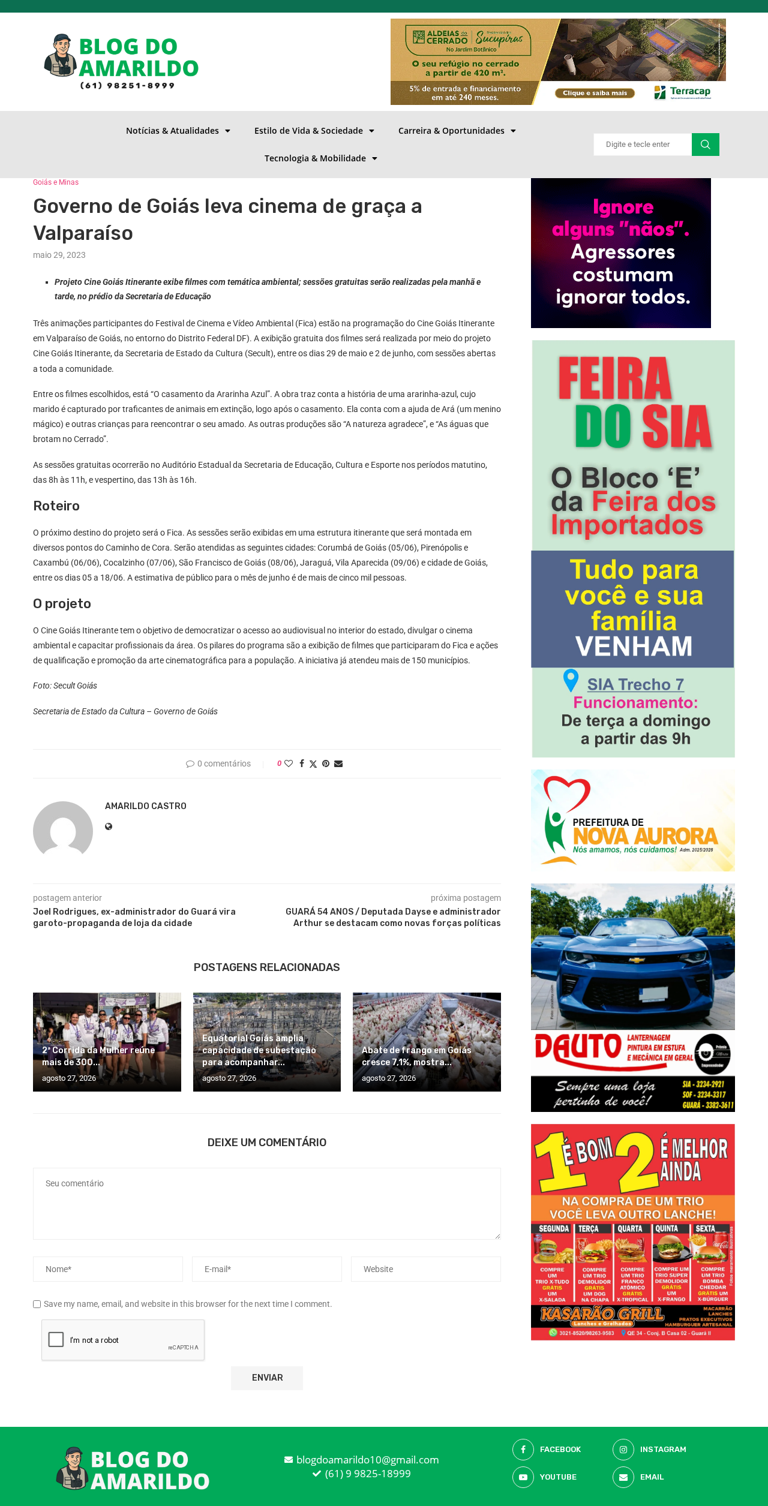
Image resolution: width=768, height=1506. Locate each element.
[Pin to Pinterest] (325, 763)
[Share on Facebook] (301, 763)
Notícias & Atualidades (172, 130)
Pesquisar (705, 144)
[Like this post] (288, 763)
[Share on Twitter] (313, 764)
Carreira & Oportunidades (451, 130)
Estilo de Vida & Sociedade (308, 130)
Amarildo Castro (146, 806)
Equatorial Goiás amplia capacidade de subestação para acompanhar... (259, 1050)
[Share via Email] (338, 763)
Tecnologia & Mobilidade (315, 158)
